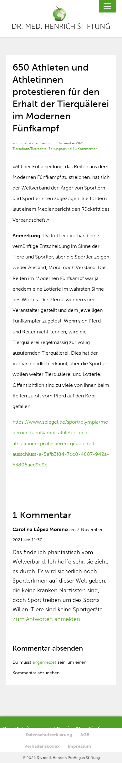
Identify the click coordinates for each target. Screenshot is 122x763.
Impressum (79, 746)
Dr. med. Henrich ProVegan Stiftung (68, 758)
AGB (84, 734)
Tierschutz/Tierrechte (30, 149)
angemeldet (44, 662)
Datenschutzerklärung (49, 734)
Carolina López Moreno (40, 529)
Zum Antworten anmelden (46, 619)
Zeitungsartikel (60, 149)
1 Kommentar (86, 149)
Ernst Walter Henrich (36, 143)
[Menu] (107, 6)
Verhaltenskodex (41, 746)
